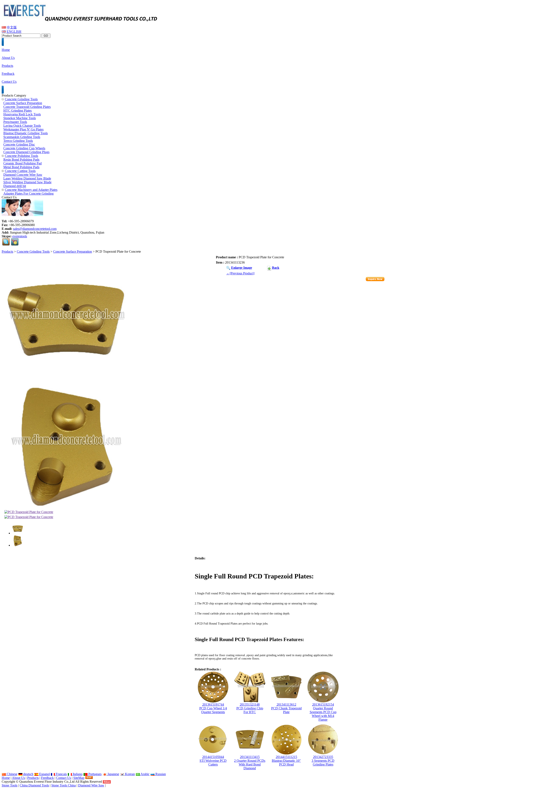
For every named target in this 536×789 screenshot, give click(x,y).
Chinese (11, 774)
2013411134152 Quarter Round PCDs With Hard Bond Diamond (249, 762)
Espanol (44, 774)
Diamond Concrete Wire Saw (22, 174)
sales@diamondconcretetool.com (35, 228)
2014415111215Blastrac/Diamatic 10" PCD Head (286, 760)
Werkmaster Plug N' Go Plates (23, 129)
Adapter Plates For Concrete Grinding (28, 193)
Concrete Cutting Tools (20, 171)
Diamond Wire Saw (91, 785)
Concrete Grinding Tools (33, 251)
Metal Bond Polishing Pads (21, 167)
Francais (61, 774)
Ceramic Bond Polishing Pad (22, 163)
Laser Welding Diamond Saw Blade (27, 178)
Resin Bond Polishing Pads (21, 159)
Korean (129, 774)
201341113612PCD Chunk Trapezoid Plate (286, 708)
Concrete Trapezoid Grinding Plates (27, 107)
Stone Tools (9, 785)
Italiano (77, 774)
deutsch (27, 774)
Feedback (47, 778)
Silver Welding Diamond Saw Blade (27, 182)
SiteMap (78, 778)
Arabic (144, 774)
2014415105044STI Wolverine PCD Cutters (213, 760)
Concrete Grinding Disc (19, 144)
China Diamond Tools (34, 785)
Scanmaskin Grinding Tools (21, 137)
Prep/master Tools (15, 122)
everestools (19, 236)
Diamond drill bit (14, 186)
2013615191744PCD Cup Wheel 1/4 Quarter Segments (213, 708)
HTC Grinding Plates (17, 110)
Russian (160, 774)
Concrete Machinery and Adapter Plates (31, 189)
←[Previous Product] (240, 273)
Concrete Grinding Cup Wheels (24, 148)
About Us (18, 778)
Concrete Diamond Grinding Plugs (26, 152)
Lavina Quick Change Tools (22, 125)
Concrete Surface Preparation (72, 251)
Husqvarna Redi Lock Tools (22, 114)
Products (7, 251)
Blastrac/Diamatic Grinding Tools (25, 133)
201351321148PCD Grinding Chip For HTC (249, 708)
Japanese (113, 774)
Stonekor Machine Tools (19, 118)
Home (6, 778)
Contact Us (63, 778)
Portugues (95, 774)
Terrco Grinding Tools (18, 140)
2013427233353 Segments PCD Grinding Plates (323, 760)
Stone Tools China (63, 785)
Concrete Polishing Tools (21, 156)
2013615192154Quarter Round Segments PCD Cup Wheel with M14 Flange (323, 712)
